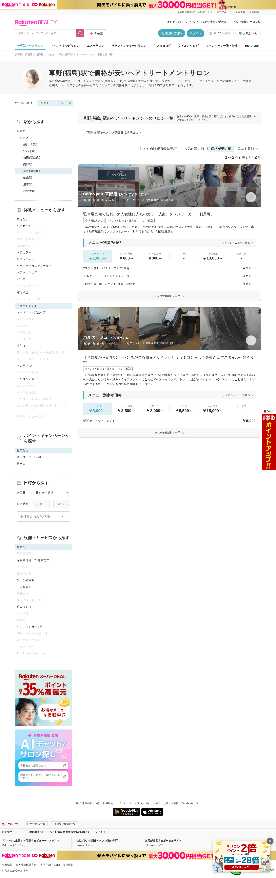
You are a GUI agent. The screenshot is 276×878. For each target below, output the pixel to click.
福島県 (40, 54)
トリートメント (85, 54)
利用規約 (108, 803)
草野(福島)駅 (66, 54)
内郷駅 (27, 164)
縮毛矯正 (22, 292)
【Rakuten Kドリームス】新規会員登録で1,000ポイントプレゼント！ (67, 831)
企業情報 (7, 864)
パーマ (21, 279)
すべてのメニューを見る (236, 243)
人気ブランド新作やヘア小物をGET (97, 840)
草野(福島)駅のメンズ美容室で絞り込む (112, 132)
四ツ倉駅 (29, 191)
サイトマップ (123, 803)
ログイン (195, 33)
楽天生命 (240, 11)
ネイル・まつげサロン (65, 45)
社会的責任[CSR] (50, 864)
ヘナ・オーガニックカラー (34, 265)
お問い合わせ (141, 803)
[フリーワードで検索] (80, 33)
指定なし (22, 219)
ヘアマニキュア (27, 272)
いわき (51, 54)
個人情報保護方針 (26, 864)
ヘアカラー (24, 252)
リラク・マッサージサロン (129, 45)
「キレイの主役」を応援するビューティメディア (31, 840)
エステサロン (95, 45)
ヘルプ (194, 21)
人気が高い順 (194, 148)
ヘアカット (24, 225)
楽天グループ (224, 11)
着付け (21, 345)
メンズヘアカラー (28, 379)
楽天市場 (254, 11)
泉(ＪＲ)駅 (30, 144)
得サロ (21, 463)
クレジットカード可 (30, 626)
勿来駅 (27, 177)
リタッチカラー (27, 259)
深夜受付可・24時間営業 (33, 560)
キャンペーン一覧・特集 (222, 45)
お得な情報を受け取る (215, 21)
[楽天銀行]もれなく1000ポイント (195, 11)
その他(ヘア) (25, 365)
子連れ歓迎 (24, 586)
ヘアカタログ (162, 45)
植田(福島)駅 (31, 157)
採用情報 (68, 864)
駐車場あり (24, 606)
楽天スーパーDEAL (29, 457)
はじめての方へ (177, 21)
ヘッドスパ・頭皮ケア (31, 312)
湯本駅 (27, 184)
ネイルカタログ (188, 45)
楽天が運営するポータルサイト (163, 840)
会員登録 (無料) (171, 33)
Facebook (187, 803)
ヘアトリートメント (82, 81)
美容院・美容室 (24, 54)
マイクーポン (222, 33)
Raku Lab (252, 45)
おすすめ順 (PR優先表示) (159, 148)
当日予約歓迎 (25, 580)
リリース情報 (170, 803)
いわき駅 (29, 151)
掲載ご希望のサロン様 (247, 21)
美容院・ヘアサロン (30, 45)
